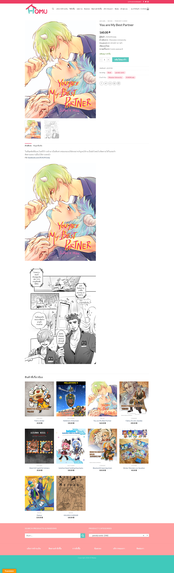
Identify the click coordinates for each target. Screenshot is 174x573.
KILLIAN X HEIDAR (71, 515)
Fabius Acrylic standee (134, 421)
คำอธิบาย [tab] (28, 146)
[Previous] (29, 68)
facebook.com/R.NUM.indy (39, 157)
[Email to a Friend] (110, 83)
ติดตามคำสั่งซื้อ (96, 9)
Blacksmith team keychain (102, 468)
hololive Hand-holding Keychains (71, 468)
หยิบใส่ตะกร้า (120, 59)
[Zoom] (28, 115)
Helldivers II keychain (71, 421)
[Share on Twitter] (106, 83)
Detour (39, 515)
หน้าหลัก (102, 21)
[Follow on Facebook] (143, 2)
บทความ (80, 9)
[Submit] (82, 535)
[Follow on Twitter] (145, 2)
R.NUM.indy (130, 77)
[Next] (91, 68)
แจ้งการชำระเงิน (62, 9)
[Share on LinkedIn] (119, 83)
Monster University (115, 77)
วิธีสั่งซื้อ (72, 9)
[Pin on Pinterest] (114, 83)
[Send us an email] (148, 2)
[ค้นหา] (53, 9)
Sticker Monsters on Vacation (134, 468)
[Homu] (37, 9)
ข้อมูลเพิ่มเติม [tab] (37, 146)
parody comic (121, 21)
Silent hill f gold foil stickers (39, 468)
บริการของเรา (108, 9)
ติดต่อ (117, 9)
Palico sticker (39, 421)
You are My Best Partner (102, 421)
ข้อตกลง (87, 9)
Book (110, 21)
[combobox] (119, 535)
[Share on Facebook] (102, 83)
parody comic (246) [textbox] (117, 535)
